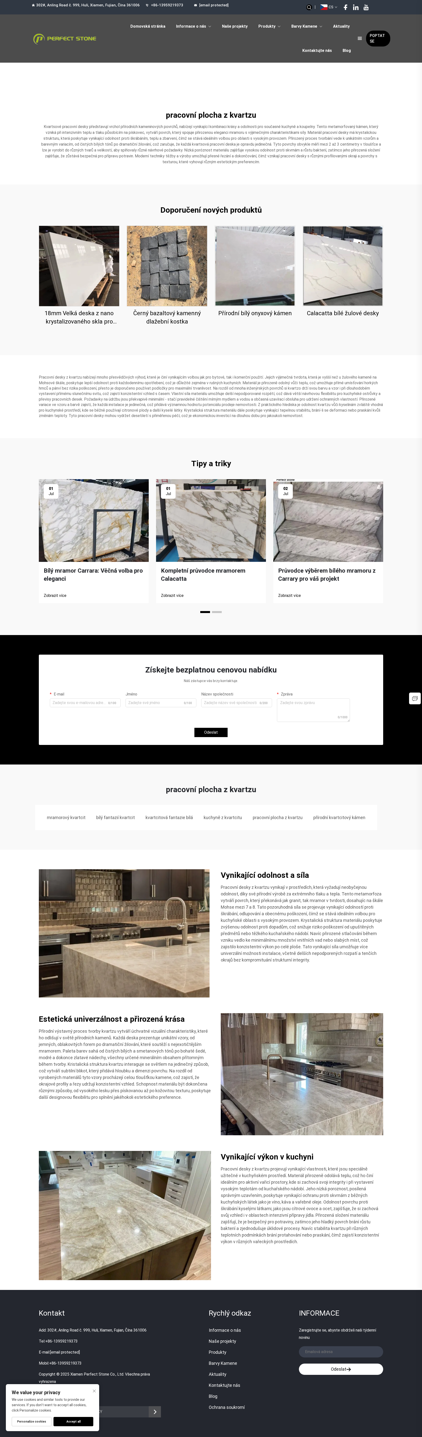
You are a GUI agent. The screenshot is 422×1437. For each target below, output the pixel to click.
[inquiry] (415, 698)
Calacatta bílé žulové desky (343, 313)
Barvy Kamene (304, 26)
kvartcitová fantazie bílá (169, 817)
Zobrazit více (55, 595)
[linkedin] (355, 7)
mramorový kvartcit (66, 817)
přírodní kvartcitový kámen (339, 817)
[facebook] (345, 7)
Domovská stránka (147, 26)
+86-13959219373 (167, 5)
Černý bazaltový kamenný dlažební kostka (167, 317)
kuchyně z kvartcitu (223, 817)
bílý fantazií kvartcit (115, 817)
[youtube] (366, 7)
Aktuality (341, 26)
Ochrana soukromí (227, 1407)
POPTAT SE (377, 38)
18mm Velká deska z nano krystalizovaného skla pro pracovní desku (79, 318)
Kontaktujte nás (317, 50)
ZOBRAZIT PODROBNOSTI (79, 266)
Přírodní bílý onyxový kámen (255, 313)
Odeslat (211, 732)
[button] (205, 612)
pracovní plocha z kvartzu (278, 817)
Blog (347, 50)
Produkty (266, 26)
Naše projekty (235, 26)
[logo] (64, 38)
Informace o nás (191, 26)
